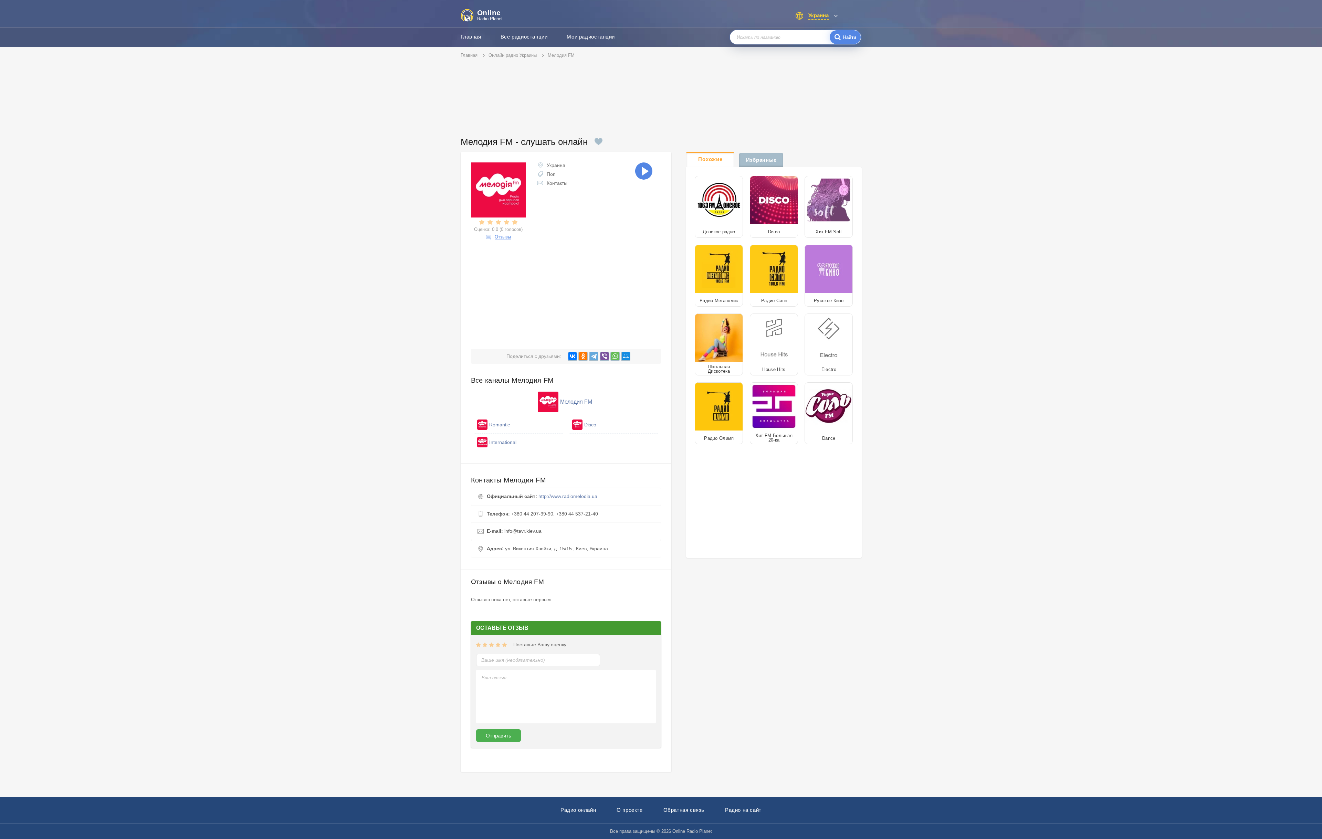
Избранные (761, 160)
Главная (471, 37)
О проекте (629, 810)
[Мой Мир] (625, 356)
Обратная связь (683, 810)
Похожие (710, 159)
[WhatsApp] (615, 356)
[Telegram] (593, 356)
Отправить (498, 736)
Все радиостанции (524, 37)
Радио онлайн (578, 810)
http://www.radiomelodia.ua (567, 496)
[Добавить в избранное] (598, 142)
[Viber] (604, 356)
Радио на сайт (743, 810)
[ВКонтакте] (572, 356)
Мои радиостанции (591, 37)
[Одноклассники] (583, 356)
